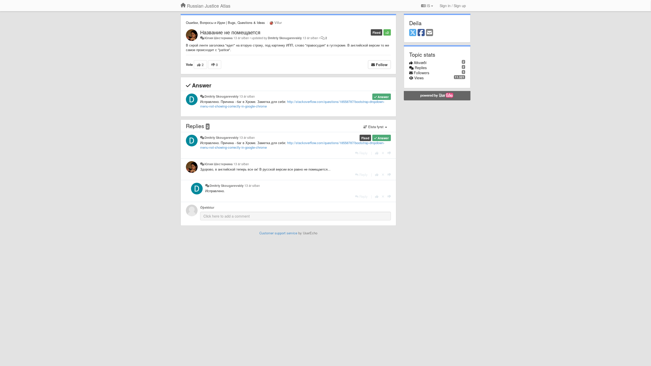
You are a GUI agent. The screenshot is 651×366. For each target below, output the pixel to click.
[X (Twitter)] (412, 32)
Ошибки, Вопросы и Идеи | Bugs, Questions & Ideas (225, 22)
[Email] (429, 32)
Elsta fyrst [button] (375, 126)
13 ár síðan (247, 96)
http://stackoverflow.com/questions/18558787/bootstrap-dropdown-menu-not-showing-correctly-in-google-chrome (292, 104)
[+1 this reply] (376, 152)
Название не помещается (230, 32)
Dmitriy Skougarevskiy (285, 38)
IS (428, 5)
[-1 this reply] (389, 152)
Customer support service (278, 233)
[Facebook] (421, 32)
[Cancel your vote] (383, 152)
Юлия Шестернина (218, 38)
